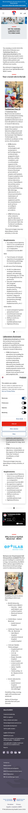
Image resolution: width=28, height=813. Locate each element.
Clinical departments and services (12, 723)
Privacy (18, 804)
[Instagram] (11, 752)
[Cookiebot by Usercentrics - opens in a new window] (19, 378)
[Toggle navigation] (3, 13)
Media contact (7, 765)
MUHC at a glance (8, 717)
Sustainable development (10, 725)
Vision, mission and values (10, 720)
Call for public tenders (9, 728)
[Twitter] (7, 752)
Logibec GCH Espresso (9, 732)
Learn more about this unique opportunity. (14, 5)
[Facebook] (3, 752)
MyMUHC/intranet (8, 735)
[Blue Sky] (19, 752)
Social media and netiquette (11, 768)
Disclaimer (10, 804)
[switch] (24, 403)
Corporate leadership (9, 714)
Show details (19, 418)
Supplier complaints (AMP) (14, 807)
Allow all (14, 423)
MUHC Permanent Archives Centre (13, 771)
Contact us (6, 762)
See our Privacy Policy (8, 391)
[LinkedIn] (15, 752)
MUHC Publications (9, 774)
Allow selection (14, 429)
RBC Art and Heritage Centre (11, 777)
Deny (14, 434)
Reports (6, 747)
